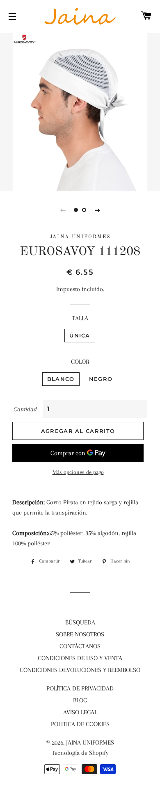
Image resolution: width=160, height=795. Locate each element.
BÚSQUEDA (80, 622)
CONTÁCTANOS (80, 646)
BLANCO (61, 379)
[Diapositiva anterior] (63, 210)
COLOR (80, 361)
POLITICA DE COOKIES (80, 724)
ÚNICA (79, 335)
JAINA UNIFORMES (90, 742)
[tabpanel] (80, 111)
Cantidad (25, 409)
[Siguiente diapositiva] (97, 210)
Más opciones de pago (78, 472)
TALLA (80, 318)
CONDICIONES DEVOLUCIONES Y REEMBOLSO (80, 670)
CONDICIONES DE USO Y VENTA (80, 658)
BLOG (80, 700)
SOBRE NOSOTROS (80, 634)
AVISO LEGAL (80, 712)
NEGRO (101, 379)
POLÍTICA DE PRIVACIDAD (80, 688)
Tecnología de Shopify (80, 752)
